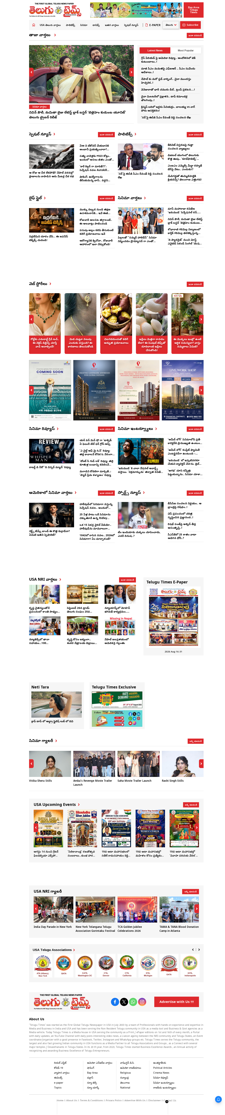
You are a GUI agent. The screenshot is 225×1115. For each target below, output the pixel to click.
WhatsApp (133, 1002)
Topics (58, 1088)
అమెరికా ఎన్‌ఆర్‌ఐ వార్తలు (99, 1063)
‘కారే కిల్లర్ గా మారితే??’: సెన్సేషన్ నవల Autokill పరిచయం (93, 170)
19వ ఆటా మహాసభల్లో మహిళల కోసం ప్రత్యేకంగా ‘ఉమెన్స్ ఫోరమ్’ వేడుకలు (116, 834)
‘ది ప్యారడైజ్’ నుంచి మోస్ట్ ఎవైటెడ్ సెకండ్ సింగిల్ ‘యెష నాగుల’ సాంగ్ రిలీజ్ (183, 243)
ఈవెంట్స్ (58, 1078)
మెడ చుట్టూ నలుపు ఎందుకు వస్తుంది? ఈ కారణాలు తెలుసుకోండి (45, 323)
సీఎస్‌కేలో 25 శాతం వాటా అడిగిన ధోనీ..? (182, 536)
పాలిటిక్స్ (70, 25)
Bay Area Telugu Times (193, 10)
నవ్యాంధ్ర (124, 1078)
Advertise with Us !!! (176, 1002)
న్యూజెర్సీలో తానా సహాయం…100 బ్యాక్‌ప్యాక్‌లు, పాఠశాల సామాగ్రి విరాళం (42, 645)
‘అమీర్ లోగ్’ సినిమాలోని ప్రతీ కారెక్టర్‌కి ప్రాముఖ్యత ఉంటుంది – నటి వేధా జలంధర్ (185, 443)
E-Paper (155, 25)
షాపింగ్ (90, 1068)
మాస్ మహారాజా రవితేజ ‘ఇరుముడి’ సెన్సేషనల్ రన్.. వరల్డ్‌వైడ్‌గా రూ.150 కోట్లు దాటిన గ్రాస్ (183, 214)
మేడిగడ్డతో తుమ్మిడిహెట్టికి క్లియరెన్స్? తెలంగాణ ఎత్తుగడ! (185, 178)
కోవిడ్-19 (58, 1068)
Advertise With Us (134, 1101)
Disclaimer (154, 1101)
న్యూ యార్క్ (93, 1088)
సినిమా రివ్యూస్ (160, 1078)
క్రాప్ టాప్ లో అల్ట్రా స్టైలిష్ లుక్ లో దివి (52, 721)
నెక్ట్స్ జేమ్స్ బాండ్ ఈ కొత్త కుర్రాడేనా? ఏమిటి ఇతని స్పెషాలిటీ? (49, 533)
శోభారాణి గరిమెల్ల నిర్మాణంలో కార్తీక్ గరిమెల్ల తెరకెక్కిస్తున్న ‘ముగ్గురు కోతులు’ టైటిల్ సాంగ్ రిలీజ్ (185, 235)
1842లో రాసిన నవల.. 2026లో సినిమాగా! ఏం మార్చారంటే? (97, 537)
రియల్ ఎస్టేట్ (60, 1063)
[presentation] (31, 72)
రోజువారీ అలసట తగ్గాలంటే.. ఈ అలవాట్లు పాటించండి (96, 222)
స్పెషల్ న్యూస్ (131, 25)
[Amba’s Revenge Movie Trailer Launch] (50, 764)
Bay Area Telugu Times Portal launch (179, 915)
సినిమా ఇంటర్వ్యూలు (163, 1083)
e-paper (58, 1083)
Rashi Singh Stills (128, 781)
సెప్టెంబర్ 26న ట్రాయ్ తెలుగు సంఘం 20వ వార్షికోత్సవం (78, 612)
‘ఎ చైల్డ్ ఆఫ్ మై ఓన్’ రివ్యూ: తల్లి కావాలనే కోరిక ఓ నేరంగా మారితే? (96, 454)
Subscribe (192, 25)
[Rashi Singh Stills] (138, 764)
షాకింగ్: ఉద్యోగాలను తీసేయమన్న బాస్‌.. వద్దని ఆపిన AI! (94, 180)
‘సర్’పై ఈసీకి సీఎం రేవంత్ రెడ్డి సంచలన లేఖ (166, 118)
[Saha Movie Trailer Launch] (94, 764)
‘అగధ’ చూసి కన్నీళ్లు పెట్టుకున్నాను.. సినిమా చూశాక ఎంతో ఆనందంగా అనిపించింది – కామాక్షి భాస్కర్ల (185, 476)
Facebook (115, 1002)
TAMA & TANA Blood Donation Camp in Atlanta (137, 915)
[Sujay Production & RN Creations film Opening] (183, 764)
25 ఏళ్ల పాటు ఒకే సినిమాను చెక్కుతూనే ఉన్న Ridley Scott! (95, 518)
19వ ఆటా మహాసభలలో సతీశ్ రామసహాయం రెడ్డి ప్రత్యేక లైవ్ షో (82, 834)
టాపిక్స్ (96, 25)
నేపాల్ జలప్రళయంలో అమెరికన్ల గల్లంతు (117, 641)
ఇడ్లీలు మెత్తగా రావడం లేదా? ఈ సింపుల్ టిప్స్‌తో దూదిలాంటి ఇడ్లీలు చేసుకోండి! (116, 323)
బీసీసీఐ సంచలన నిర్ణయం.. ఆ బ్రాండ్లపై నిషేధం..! (184, 505)
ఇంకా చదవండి (195, 35)
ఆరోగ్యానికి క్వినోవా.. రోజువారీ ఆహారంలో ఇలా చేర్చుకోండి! (96, 242)
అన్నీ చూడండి (195, 741)
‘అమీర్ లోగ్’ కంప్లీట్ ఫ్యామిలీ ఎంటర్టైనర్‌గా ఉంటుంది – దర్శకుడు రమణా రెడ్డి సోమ (184, 453)
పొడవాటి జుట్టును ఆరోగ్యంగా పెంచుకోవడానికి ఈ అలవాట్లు (187, 323)
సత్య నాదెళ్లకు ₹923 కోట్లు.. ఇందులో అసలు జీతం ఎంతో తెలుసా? (96, 160)
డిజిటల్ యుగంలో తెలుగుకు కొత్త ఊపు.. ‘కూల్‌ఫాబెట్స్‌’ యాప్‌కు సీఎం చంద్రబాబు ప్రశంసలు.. (183, 161)
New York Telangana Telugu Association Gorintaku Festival (53, 915)
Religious (125, 1073)
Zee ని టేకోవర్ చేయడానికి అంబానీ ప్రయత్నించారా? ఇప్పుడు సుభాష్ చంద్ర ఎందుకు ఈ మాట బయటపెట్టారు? (97, 151)
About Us (71, 1101)
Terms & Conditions (91, 1101)
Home (33, 24)
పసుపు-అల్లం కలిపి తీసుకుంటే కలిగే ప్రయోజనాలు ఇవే (96, 232)
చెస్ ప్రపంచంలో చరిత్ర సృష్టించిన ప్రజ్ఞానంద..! (180, 515)
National (125, 1088)
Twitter (124, 1002)
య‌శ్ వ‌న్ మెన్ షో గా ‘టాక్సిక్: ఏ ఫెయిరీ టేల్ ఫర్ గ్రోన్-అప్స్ (96, 442)
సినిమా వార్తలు (39, 107)
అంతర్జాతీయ (159, 1063)
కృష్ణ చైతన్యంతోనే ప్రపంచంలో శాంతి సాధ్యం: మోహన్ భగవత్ (43, 612)
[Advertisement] (116, 267)
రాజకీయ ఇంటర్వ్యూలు (164, 1088)
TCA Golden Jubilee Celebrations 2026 (95, 915)
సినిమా (83, 25)
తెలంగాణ (125, 1083)
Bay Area (92, 1073)
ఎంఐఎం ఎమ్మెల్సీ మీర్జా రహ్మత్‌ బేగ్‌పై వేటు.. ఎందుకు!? (185, 167)
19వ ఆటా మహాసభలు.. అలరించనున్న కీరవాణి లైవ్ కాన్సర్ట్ (184, 834)
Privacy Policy (114, 1101)
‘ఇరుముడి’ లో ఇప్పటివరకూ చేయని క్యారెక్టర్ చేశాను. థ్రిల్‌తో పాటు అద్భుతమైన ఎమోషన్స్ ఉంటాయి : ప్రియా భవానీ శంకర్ (185, 466)
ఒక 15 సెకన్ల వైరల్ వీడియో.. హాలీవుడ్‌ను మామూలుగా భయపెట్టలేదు (95, 528)
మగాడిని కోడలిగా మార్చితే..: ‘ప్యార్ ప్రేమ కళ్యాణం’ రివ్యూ (95, 473)
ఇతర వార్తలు (112, 25)
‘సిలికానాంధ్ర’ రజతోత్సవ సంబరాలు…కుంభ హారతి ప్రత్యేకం (48, 834)
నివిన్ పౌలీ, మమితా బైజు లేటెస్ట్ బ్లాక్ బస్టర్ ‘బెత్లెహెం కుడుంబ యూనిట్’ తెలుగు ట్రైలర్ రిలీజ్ (185, 223)
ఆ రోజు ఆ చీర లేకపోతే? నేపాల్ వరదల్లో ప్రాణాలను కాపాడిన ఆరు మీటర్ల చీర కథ (51, 174)
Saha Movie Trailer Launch (90, 781)
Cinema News (161, 1073)
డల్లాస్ (90, 1078)
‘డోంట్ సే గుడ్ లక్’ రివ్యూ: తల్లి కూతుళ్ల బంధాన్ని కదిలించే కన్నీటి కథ (96, 465)
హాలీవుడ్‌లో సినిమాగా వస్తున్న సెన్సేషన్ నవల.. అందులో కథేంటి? (96, 508)
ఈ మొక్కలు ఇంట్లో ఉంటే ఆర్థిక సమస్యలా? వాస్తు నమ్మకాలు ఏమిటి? (152, 323)
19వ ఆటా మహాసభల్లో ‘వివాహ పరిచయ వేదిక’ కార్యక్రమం (150, 834)
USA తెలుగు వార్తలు (50, 25)
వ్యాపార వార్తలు (61, 1073)
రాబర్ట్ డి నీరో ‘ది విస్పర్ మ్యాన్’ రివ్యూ (50, 467)
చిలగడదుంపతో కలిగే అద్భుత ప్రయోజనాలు (80, 323)
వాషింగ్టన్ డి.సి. (127, 1063)
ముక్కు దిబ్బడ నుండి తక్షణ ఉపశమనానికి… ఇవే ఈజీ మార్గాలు (95, 213)
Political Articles (162, 1068)
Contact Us (170, 1101)
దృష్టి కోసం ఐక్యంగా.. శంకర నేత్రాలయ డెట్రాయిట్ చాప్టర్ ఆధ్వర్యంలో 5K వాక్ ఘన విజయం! (82, 645)
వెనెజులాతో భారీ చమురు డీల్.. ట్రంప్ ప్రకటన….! (168, 90)
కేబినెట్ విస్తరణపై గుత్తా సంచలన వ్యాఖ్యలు (180, 147)
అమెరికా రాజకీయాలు (130, 1068)
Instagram (142, 1002)
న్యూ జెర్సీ (92, 1083)
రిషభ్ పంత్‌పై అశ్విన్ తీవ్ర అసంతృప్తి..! (182, 526)
